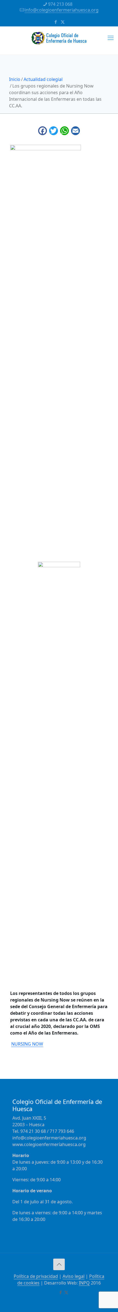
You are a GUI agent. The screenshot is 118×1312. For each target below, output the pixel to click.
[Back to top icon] (59, 1264)
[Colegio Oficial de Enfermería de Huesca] (59, 40)
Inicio (14, 79)
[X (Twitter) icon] (63, 21)
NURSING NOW (27, 1044)
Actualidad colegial (43, 79)
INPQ (84, 1283)
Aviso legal (74, 1276)
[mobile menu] (110, 37)
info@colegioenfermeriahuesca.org (62, 10)
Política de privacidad (36, 1276)
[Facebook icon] (56, 21)
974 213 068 (60, 4)
